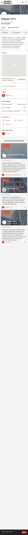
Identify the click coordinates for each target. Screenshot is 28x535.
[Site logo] (8, 2)
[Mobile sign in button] (23, 2)
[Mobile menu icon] (2, 2)
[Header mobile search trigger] (26, 2)
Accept (24, 532)
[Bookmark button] (25, 175)
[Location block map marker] (14, 65)
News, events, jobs (14, 27)
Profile (3, 27)
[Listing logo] (4, 14)
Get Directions (21, 79)
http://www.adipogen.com (10, 86)
